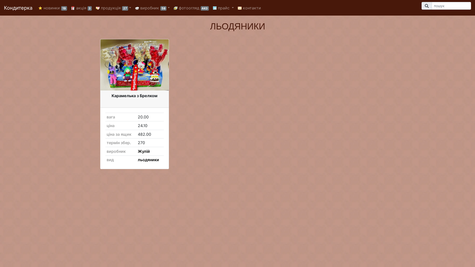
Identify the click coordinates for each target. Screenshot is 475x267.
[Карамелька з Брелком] (134, 64)
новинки (54, 7)
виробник (152, 7)
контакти (251, 7)
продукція (113, 7)
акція (83, 7)
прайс (224, 7)
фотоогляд (193, 7)
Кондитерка (18, 8)
